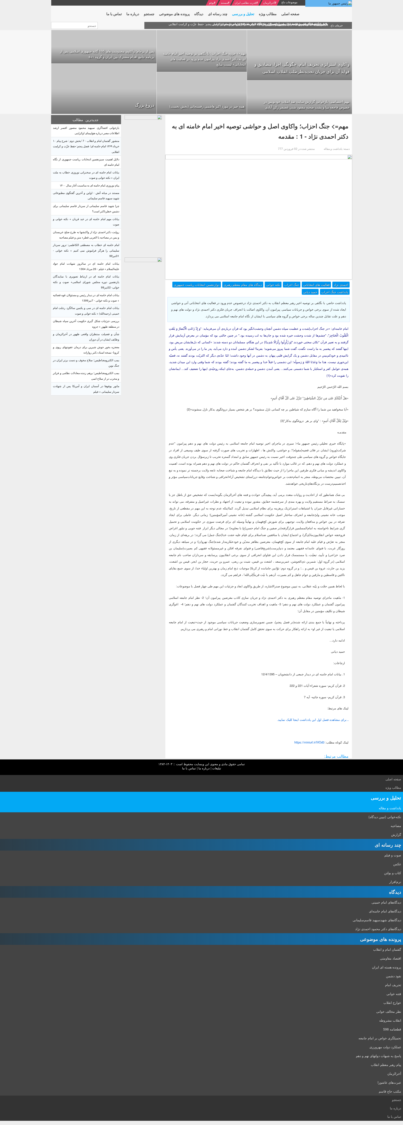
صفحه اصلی (393, 779)
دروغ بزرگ (144, 105)
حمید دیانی (310, 292)
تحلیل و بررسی (386, 797)
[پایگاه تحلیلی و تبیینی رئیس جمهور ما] (143, 185)
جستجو (396, 1099)
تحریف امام (393, 984)
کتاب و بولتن (392, 872)
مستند (224, 2)
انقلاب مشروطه (390, 1020)
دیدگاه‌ (395, 891)
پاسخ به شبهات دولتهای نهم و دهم (378, 1055)
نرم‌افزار (395, 881)
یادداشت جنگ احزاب (334, 292)
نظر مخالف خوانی (388, 1011)
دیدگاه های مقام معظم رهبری (243, 284)
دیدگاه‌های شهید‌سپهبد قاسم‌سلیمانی (377, 920)
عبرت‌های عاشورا (389, 1082)
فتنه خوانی (393, 993)
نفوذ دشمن (393, 976)
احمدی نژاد (341, 284)
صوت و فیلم (392, 855)
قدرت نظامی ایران (245, 2)
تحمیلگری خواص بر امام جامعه (379, 1038)
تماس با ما (189, 768)
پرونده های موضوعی (380, 939)
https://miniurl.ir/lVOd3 (309, 742)
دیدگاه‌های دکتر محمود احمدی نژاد (378, 928)
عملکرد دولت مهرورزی (385, 1046)
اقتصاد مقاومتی (390, 958)
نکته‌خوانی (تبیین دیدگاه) (384, 816)
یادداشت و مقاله (390, 808)
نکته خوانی (273, 284)
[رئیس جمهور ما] (328, 3)
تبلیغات (216, 768)
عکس (397, 864)
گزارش (396, 834)
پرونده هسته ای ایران (386, 967)
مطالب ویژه (393, 787)
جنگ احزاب (291, 284)
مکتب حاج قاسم (390, 1091)
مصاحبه (396, 825)
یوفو (211, 2)
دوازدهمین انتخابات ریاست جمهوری (196, 284)
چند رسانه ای (388, 844)
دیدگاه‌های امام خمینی (386, 902)
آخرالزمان (269, 2)
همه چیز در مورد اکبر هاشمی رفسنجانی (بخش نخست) (206, 106)
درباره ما (204, 768)
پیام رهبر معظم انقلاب (386, 1064)
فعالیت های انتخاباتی (316, 284)
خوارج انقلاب (392, 1002)
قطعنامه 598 (392, 1029)
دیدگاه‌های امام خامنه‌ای (385, 911)
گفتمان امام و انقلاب (387, 949)
